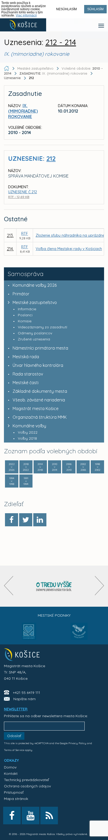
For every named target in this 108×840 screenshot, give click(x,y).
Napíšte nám (24, 699)
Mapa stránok (16, 798)
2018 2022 (26, 467)
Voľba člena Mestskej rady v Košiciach (69, 248)
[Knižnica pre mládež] (79, 634)
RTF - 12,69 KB (18, 197)
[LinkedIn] (39, 519)
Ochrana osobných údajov (27, 786)
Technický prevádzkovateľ (26, 779)
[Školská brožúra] (54, 586)
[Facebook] (11, 519)
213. (10, 235)
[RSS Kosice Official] (49, 815)
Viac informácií (26, 15)
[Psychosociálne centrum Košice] (29, 634)
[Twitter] (25, 519)
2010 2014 (54, 467)
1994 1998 (11, 481)
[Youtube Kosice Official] (30, 815)
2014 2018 (40, 467)
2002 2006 (83, 467)
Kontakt (11, 773)
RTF (24, 233)
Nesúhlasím (66, 9)
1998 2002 (97, 467)
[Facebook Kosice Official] (12, 815)
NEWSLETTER (16, 709)
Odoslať (14, 735)
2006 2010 (69, 467)
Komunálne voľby (29, 425)
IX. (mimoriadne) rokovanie (53, 73)
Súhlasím (95, 9)
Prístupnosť (14, 792)
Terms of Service (14, 750)
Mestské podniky (54, 615)
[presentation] (8, 585)
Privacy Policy (77, 743)
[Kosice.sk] (23, 24)
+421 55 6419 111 (26, 692)
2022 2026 (12, 467)
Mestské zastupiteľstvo (35, 302)
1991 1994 (25, 481)
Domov (10, 767)
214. (10, 248)
